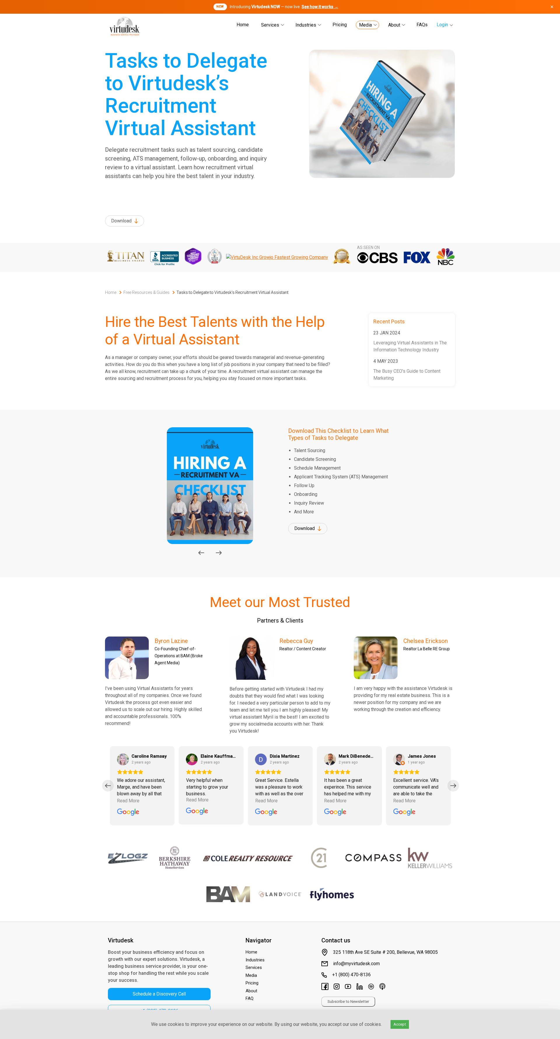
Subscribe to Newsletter (348, 1001)
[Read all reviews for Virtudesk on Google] (128, 813)
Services (270, 25)
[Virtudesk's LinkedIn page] (359, 987)
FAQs (422, 24)
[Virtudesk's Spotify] (371, 987)
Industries (305, 25)
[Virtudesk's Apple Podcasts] (382, 987)
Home (243, 24)
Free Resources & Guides (146, 292)
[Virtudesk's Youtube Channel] (348, 987)
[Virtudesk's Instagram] (337, 987)
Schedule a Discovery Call (159, 994)
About (394, 25)
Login (442, 24)
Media (365, 25)
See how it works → (320, 6)
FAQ (249, 998)
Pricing (339, 24)
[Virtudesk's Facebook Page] (324, 987)
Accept (399, 1024)
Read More (128, 800)
